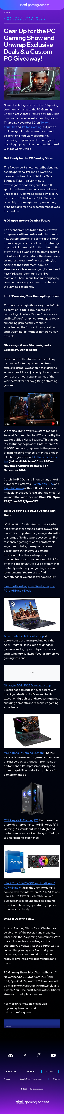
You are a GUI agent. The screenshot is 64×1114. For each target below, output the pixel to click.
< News (7, 11)
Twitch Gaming (31, 127)
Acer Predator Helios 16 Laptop (24, 636)
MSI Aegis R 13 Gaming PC (21, 820)
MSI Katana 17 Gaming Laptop (23, 752)
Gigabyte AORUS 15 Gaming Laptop (27, 685)
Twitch (44, 122)
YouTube (10, 127)
